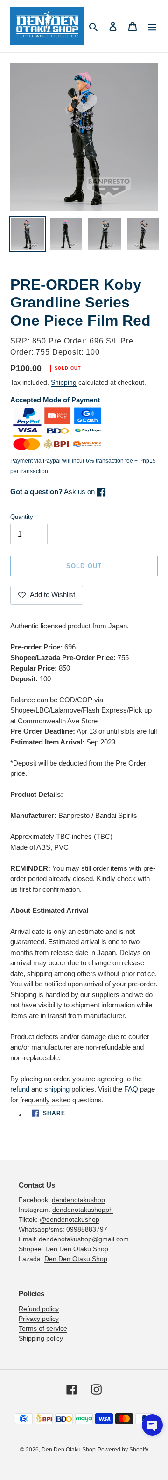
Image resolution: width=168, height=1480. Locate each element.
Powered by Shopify (123, 1449)
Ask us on (53, 492)
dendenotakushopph (82, 1209)
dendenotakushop (78, 1199)
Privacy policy (39, 1318)
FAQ (131, 1089)
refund (19, 1089)
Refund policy (39, 1308)
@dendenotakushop (69, 1219)
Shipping (64, 382)
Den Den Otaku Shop (76, 1249)
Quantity (21, 516)
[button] (152, 1425)
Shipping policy (41, 1338)
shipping (57, 1089)
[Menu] (152, 26)
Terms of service (43, 1328)
